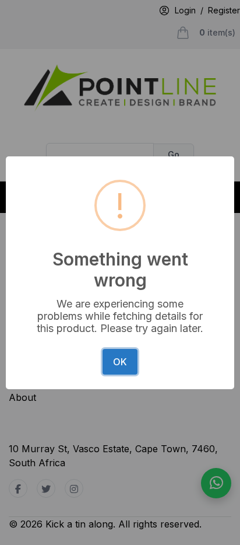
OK (120, 362)
